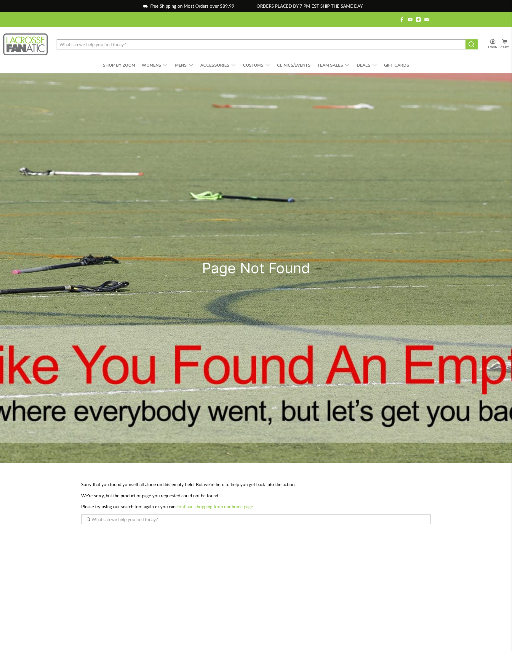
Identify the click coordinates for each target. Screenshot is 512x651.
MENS (181, 65)
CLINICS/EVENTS (294, 65)
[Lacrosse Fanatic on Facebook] (401, 19)
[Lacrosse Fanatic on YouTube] (410, 19)
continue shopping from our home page (215, 506)
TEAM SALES (330, 65)
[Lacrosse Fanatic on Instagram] (418, 19)
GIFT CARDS (396, 65)
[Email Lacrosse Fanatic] (426, 19)
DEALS (363, 65)
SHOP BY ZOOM (119, 65)
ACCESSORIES (214, 65)
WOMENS (151, 65)
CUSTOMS (253, 65)
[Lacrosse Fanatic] (25, 44)
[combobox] (261, 44)
